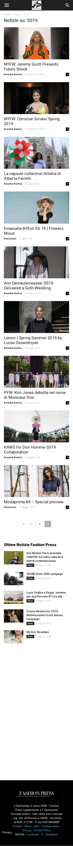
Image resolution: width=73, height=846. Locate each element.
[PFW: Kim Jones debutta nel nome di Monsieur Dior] (36, 372)
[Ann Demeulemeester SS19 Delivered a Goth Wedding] (36, 262)
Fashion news (50, 826)
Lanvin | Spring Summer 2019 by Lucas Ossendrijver (33, 340)
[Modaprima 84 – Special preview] (36, 481)
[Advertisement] (33, 708)
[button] (67, 5)
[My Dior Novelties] (13, 637)
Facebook (32, 834)
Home (7, 14)
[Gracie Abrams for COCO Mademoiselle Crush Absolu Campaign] (13, 616)
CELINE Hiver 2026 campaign (44, 573)
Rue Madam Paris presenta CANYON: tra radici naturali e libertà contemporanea (44, 557)
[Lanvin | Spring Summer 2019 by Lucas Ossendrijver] (36, 317)
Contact (17, 826)
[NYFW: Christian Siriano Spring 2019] (36, 98)
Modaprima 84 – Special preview (33, 502)
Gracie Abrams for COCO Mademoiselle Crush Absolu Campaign (44, 615)
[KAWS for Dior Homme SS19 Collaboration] (36, 426)
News (30, 565)
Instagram (52, 834)
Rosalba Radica (13, 74)
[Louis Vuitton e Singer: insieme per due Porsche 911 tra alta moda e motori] (13, 597)
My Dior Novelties (37, 632)
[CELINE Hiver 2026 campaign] (13, 578)
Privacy (27, 830)
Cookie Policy (42, 830)
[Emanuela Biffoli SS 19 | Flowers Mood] (36, 207)
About (28, 826)
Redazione (10, 238)
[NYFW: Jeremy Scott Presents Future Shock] (36, 43)
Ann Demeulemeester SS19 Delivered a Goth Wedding (28, 285)
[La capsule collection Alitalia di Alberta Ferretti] (36, 153)
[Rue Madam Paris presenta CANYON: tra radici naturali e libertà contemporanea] (13, 558)
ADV (36, 826)
